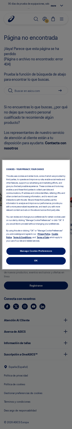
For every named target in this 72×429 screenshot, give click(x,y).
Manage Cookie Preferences (36, 251)
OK (36, 260)
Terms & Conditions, (22, 237)
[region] (36, 214)
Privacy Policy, (44, 233)
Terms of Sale (43, 237)
